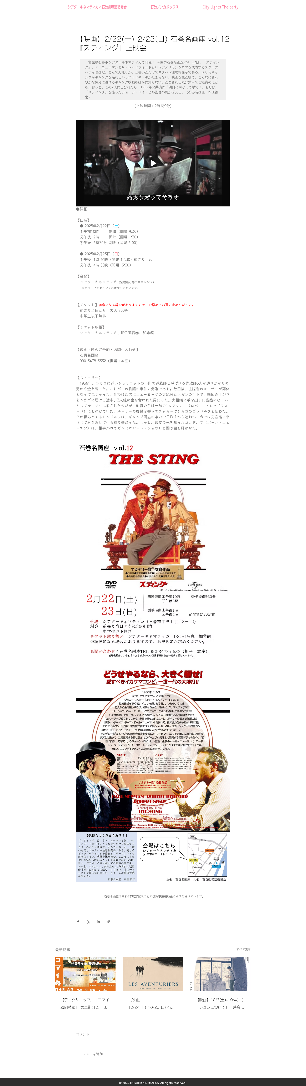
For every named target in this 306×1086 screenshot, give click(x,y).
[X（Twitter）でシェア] (88, 922)
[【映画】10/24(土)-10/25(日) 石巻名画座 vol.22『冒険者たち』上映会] (153, 974)
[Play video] (153, 163)
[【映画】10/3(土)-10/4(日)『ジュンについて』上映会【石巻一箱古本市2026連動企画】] (220, 974)
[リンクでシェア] (109, 922)
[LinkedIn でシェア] (98, 922)
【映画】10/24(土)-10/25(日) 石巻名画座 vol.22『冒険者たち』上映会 (153, 1004)
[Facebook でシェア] (78, 922)
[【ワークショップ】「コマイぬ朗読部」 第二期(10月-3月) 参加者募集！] (85, 974)
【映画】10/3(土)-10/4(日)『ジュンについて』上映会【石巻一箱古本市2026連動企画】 (219, 1004)
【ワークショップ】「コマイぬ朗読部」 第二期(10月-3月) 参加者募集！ (84, 1004)
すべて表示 (243, 949)
